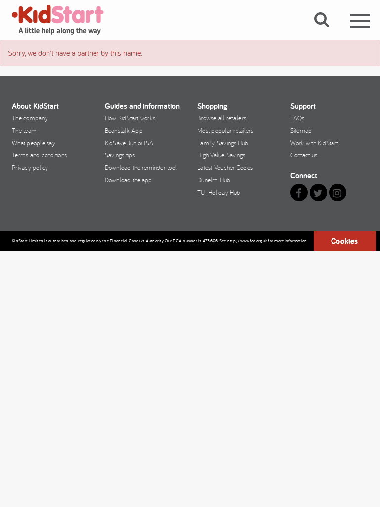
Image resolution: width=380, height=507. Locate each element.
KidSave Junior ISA (129, 143)
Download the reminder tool (141, 167)
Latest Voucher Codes (225, 167)
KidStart (64, 20)
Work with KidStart (314, 143)
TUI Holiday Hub (218, 192)
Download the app (128, 180)
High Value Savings (221, 155)
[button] (327, 31)
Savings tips (120, 155)
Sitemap (301, 130)
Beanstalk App (123, 130)
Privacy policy (30, 167)
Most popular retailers (225, 130)
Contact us (304, 155)
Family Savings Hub (223, 143)
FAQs (297, 118)
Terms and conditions (39, 155)
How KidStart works (130, 118)
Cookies (344, 241)
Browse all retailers (221, 118)
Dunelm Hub (214, 180)
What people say (33, 143)
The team (24, 130)
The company (30, 118)
